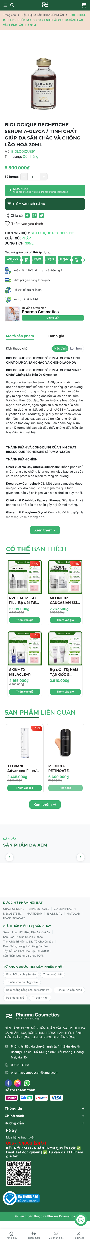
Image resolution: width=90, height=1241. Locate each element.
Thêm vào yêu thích (27, 224)
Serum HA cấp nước (69, 989)
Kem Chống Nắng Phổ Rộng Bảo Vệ (25, 946)
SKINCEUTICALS (39, 908)
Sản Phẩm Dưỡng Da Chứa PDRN (23, 955)
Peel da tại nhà (15, 997)
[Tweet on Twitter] (41, 215)
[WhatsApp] (27, 1083)
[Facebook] (8, 1083)
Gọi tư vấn (52, 317)
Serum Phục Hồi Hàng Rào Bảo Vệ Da (26, 932)
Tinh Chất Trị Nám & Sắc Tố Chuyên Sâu (28, 941)
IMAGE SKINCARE (14, 918)
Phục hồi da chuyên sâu (21, 974)
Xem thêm (42, 804)
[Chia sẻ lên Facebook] (27, 215)
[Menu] (5, 5)
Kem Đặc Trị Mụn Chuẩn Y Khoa (23, 937)
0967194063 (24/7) (26, 1143)
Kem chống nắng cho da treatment (27, 989)
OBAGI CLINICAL (13, 908)
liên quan (40, 712)
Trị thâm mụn (40, 997)
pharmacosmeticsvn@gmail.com (34, 1072)
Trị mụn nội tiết (52, 974)
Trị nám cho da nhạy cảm (22, 982)
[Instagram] (17, 1083)
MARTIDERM (34, 913)
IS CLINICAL (54, 913)
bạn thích (36, 549)
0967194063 (20, 1065)
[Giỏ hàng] (82, 5)
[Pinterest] (34, 215)
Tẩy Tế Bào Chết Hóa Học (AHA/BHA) (27, 951)
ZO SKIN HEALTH (65, 908)
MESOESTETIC (12, 913)
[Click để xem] (45, 76)
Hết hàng (65, 787)
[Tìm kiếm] (12, 5)
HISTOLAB (73, 913)
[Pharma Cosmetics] (45, 4)
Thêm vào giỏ (24, 620)
